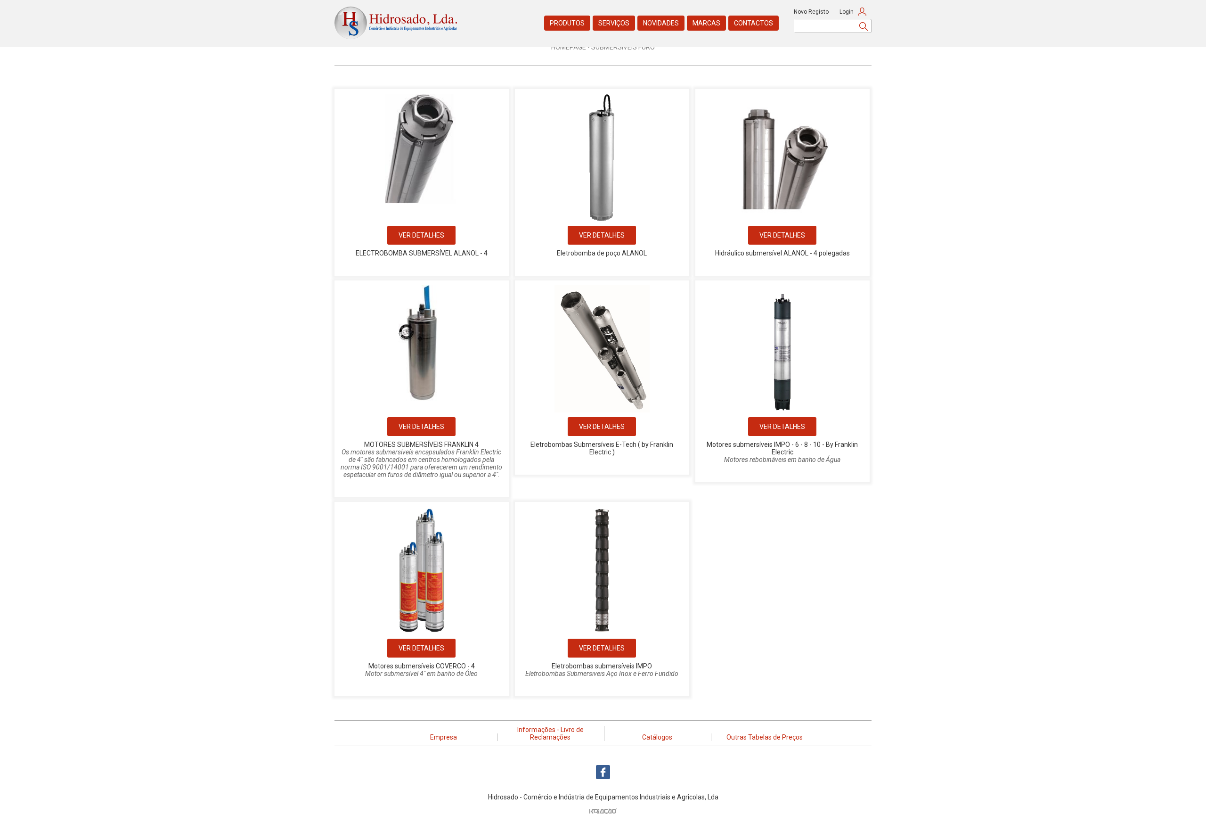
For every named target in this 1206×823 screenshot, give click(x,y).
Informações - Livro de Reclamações (550, 733)
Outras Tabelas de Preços (764, 737)
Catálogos (657, 737)
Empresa (443, 737)
